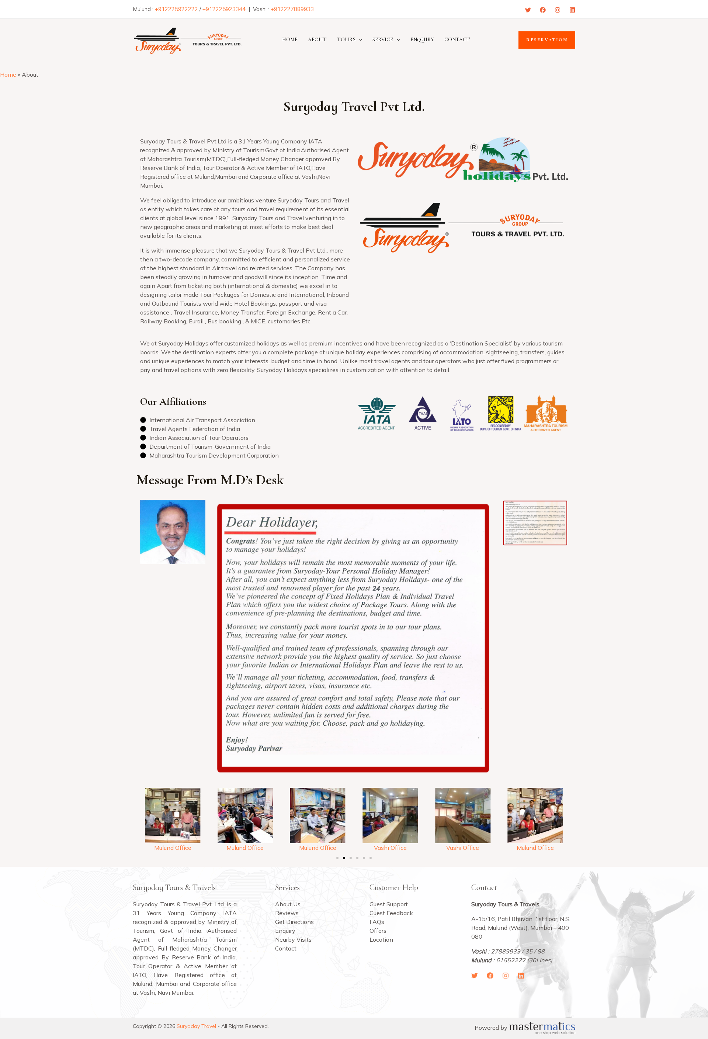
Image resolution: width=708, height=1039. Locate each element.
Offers (377, 930)
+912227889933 (292, 9)
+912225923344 (224, 9)
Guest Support (388, 904)
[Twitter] (528, 10)
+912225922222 (176, 9)
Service (382, 40)
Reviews (287, 913)
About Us (288, 904)
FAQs (376, 921)
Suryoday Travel (196, 1026)
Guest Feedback (391, 913)
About (317, 40)
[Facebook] (543, 10)
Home (290, 40)
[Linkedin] (572, 10)
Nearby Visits (293, 939)
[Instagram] (557, 10)
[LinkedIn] (521, 975)
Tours (346, 40)
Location (381, 939)
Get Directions (294, 921)
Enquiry (422, 40)
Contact (457, 40)
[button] (358, 40)
